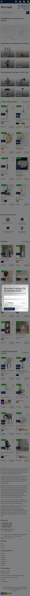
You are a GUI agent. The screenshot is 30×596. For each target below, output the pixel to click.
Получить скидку (9, 308)
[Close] (26, 286)
